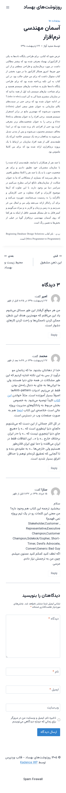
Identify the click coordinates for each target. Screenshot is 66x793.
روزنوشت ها (54, 21)
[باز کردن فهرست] (7, 7)
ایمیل (54, 690)
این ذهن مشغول (51, 259)
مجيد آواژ (48, 46)
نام (56, 672)
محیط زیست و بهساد (13, 262)
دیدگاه (53, 619)
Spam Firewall (33, 779)
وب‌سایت (53, 708)
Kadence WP (29, 762)
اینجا (20, 410)
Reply (54, 335)
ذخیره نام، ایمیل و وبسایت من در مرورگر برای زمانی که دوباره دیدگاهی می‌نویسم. (33, 720)
